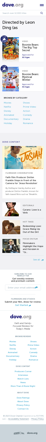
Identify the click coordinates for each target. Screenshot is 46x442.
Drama (26, 119)
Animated (9, 115)
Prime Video (29, 106)
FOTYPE (40, 416)
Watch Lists (23, 379)
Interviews (23, 375)
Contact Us (23, 409)
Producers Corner (23, 371)
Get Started (21, 305)
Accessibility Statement (18, 419)
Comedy (27, 115)
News (23, 382)
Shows (26, 102)
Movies (7, 102)
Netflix (7, 106)
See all (37, 259)
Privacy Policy (23, 405)
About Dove (23, 401)
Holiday (8, 123)
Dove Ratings (23, 398)
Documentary (11, 119)
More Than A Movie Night (23, 386)
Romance (28, 123)
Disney (7, 111)
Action (26, 111)
